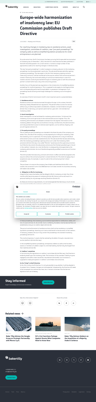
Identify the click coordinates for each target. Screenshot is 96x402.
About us (76, 7)
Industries (37, 7)
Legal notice (82, 392)
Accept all (26, 214)
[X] (73, 359)
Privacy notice (66, 392)
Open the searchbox (84, 6)
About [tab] (70, 191)
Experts (65, 7)
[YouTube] (88, 359)
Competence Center (51, 7)
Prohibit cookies (69, 214)
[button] (88, 2)
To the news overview (27, 12)
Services (26, 7)
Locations (80, 1)
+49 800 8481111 (10, 369)
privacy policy (28, 208)
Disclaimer (74, 392)
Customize (48, 214)
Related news (13, 313)
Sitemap (89, 392)
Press (17, 392)
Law (74, 41)
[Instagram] (66, 359)
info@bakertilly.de (10, 372)
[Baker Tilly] (11, 6)
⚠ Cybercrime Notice (51, 1)
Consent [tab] (25, 191)
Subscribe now (48, 282)
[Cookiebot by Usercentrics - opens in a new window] (73, 187)
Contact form (11, 377)
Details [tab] (48, 191)
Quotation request (67, 1)
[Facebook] (81, 359)
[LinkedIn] (59, 359)
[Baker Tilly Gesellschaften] (13, 358)
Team (12, 392)
